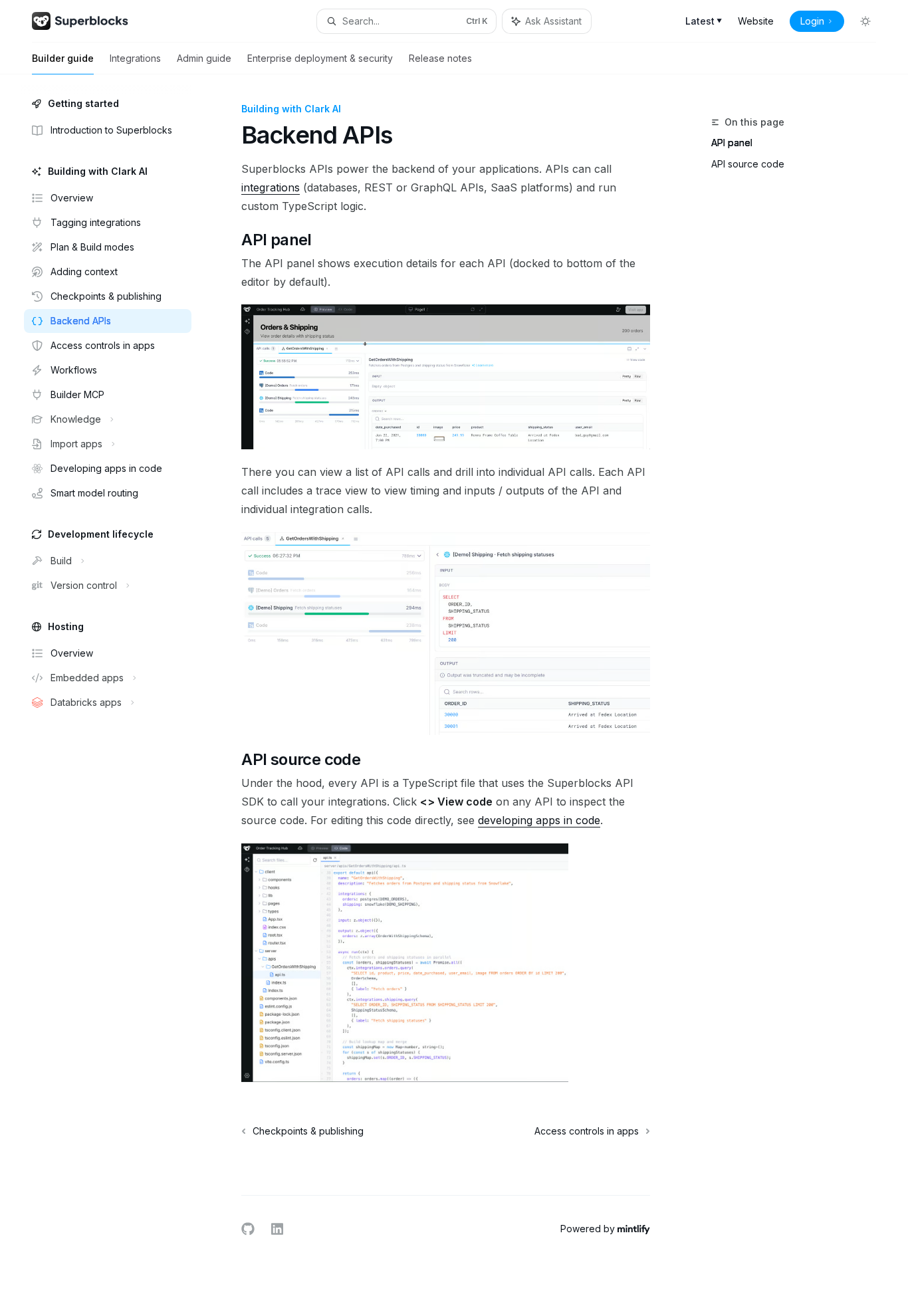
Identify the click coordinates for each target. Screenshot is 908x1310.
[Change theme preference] (865, 21)
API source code (747, 163)
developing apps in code (539, 820)
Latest (703, 21)
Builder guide (63, 58)
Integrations (135, 58)
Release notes (440, 58)
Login (812, 21)
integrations (270, 187)
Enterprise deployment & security (320, 58)
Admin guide (204, 58)
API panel (731, 142)
